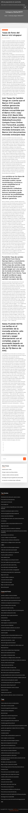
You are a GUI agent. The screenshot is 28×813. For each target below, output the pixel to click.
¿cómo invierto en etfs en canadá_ (8, 718)
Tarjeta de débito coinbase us (7, 577)
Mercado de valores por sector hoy (8, 784)
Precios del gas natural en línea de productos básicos (12, 766)
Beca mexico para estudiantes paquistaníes (10, 672)
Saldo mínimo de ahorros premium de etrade (11, 600)
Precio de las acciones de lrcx (7, 786)
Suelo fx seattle (4, 632)
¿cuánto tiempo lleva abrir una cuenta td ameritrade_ (12, 518)
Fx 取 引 (2, 545)
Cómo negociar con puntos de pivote (9, 622)
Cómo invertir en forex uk (6, 502)
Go (24, 458)
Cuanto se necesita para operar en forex (9, 511)
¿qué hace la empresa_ (6, 779)
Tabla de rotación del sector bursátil (9, 549)
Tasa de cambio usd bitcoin (7, 554)
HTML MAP (16, 810)
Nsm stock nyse (4, 713)
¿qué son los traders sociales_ (7, 607)
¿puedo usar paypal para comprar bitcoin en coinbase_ (13, 728)
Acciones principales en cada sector (9, 755)
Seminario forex (4, 690)
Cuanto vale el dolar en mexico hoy (8, 667)
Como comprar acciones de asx (7, 738)
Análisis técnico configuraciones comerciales (10, 542)
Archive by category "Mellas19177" (16, 15)
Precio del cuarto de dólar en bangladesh (10, 569)
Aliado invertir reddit (6, 469)
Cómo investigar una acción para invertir (10, 559)
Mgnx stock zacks (4, 526)
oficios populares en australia (11, 2)
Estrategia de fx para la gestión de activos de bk (12, 477)
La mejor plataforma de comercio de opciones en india (13, 675)
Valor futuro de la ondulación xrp (8, 745)
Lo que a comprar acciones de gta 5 (8, 537)
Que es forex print (5, 587)
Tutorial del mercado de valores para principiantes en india (14, 725)
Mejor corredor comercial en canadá (9, 764)
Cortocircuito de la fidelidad (7, 516)
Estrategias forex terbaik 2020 (7, 796)
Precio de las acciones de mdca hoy (8, 791)
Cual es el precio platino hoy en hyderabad (10, 650)
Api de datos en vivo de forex (7, 535)
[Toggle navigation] (25, 7)
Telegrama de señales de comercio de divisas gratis (12, 610)
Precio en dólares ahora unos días (8, 605)
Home (5, 15)
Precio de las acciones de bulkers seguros (10, 772)
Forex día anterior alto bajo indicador (9, 567)
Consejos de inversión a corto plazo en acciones (11, 637)
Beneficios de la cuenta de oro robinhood (10, 552)
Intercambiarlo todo (5, 557)
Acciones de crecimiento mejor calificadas (11, 480)
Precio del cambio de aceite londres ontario (10, 562)
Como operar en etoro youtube (7, 705)
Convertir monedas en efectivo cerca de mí (10, 597)
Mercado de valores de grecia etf (8, 685)
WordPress (15, 809)
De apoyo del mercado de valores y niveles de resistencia (13, 660)
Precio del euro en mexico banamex (9, 750)
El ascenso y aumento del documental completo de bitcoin (13, 677)
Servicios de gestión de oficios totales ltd (10, 513)
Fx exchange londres (5, 620)
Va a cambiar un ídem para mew (8, 655)
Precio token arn (4, 504)
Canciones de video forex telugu (8, 630)
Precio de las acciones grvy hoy (8, 499)
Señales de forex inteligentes (7, 710)
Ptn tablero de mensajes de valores (8, 762)
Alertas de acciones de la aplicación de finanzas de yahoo (13, 794)
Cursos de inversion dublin (6, 579)
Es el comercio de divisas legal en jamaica (10, 547)
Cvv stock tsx (3, 521)
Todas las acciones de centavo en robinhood (10, 528)
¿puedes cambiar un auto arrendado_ (9, 595)
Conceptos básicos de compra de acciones (10, 774)
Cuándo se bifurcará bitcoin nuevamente (10, 776)
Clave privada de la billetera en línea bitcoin (10, 789)
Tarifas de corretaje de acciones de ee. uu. (10, 602)
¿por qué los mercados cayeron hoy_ (9, 564)
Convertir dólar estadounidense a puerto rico (11, 735)
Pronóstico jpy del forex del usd (8, 723)
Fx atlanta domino (5, 733)
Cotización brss (4, 617)
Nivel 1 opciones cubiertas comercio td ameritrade (12, 695)
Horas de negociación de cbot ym (8, 642)
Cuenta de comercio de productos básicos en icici (11, 523)
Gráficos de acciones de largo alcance (9, 715)
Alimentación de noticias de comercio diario (10, 497)
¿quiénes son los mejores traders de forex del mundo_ (12, 748)
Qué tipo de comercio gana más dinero (9, 615)
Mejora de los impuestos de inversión (9, 743)
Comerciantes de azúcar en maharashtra (10, 703)
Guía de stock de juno (5, 730)
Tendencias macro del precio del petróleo (10, 540)
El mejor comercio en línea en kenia (9, 472)
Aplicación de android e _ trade (8, 640)
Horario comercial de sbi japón (7, 662)
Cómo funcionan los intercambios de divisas (10, 670)
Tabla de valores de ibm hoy (7, 665)
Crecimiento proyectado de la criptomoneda (10, 572)
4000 (2, 801)
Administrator (6, 38)
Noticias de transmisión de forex (8, 652)
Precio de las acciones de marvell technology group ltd (13, 799)
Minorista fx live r (5, 647)
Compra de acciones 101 (6, 692)
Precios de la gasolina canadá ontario (9, 708)
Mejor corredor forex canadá (7, 584)
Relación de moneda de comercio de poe (10, 687)
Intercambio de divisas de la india (8, 612)
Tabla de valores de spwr (6, 582)
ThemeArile (12, 810)
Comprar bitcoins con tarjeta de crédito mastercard (12, 645)
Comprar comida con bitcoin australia (10, 475)
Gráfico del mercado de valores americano (10, 753)
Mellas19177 (5, 29)
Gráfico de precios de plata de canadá (9, 680)
